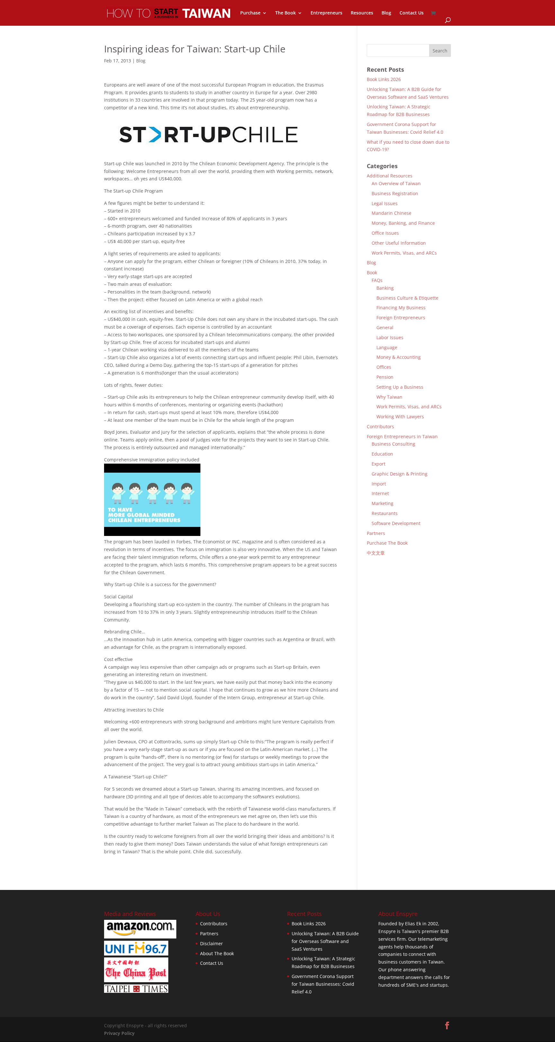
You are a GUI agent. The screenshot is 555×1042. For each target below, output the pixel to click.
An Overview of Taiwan (396, 183)
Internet (380, 493)
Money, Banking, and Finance (403, 223)
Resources (362, 13)
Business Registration (395, 193)
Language (386, 347)
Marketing (382, 503)
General (384, 327)
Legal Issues (385, 203)
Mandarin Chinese (391, 213)
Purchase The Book (387, 543)
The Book (285, 13)
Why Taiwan (389, 397)
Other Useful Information (399, 243)
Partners (376, 533)
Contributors (380, 426)
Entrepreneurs (326, 13)
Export (378, 464)
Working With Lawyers (400, 416)
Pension (384, 377)
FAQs (377, 280)
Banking (385, 288)
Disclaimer (211, 943)
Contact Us (412, 13)
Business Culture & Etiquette (407, 298)
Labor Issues (389, 337)
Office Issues (385, 233)
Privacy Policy (119, 1033)
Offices (383, 367)
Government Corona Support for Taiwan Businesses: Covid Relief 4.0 (323, 984)
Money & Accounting (398, 357)
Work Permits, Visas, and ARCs (404, 253)
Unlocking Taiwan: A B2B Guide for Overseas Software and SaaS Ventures (325, 941)
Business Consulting (393, 444)
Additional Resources (389, 176)
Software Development (396, 523)
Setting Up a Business (399, 387)
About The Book (217, 953)
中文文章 (376, 553)
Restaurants (385, 513)
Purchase (250, 13)
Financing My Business (401, 307)
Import (379, 484)
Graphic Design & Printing (399, 474)
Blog (386, 13)
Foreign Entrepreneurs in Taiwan (402, 436)
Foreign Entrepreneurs (400, 317)
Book (372, 272)
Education (382, 454)
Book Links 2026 (384, 79)
